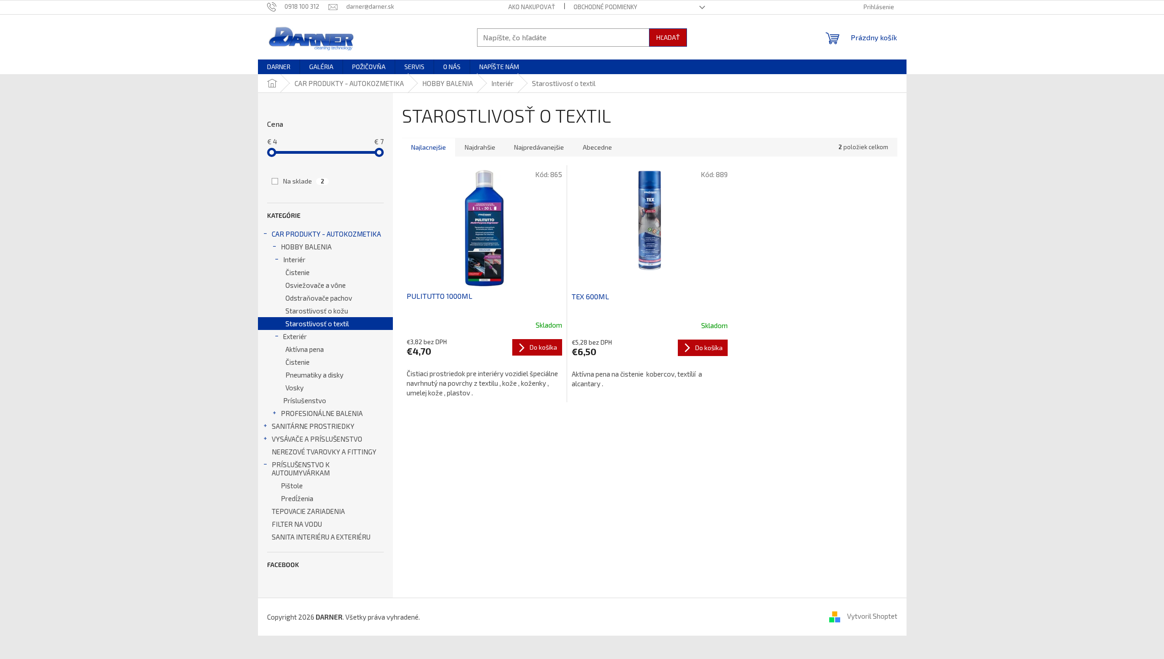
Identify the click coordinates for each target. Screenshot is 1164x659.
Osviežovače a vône (315, 285)
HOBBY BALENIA (306, 247)
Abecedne (597, 147)
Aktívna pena (304, 349)
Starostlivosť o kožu (316, 311)
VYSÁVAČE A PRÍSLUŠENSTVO (317, 439)
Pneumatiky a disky (314, 375)
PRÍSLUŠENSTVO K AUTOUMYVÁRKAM (301, 468)
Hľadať (668, 37)
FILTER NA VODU (297, 524)
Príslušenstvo (304, 400)
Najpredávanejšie (539, 147)
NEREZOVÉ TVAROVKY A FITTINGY (324, 452)
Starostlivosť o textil (317, 323)
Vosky (294, 388)
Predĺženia (297, 498)
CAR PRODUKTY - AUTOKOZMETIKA (326, 234)
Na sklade (303, 181)
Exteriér (295, 336)
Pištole (292, 485)
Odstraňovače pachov (318, 298)
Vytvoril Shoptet (872, 616)
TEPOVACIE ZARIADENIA (308, 511)
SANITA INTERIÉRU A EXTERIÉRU (321, 537)
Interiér (294, 259)
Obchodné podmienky (605, 7)
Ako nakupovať (531, 7)
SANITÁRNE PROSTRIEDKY (313, 426)
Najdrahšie (480, 147)
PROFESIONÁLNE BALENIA (322, 413)
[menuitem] (279, 66)
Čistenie (297, 272)
